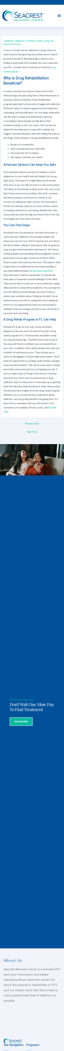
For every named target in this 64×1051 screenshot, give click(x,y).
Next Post (32, 431)
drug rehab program (40, 270)
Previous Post (32, 423)
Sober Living (43, 40)
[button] (59, 15)
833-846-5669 (21, 721)
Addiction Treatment (25, 40)
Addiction (9, 40)
